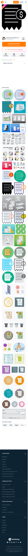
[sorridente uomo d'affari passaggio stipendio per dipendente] (8, 477)
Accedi (21, 2)
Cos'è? (14, 60)
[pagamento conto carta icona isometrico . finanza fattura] (19, 397)
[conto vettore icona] (8, 95)
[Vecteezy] (2, 2)
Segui (23, 39)
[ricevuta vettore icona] (8, 409)
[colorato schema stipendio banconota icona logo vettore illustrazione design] (19, 130)
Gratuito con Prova (14, 44)
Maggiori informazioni (7, 63)
